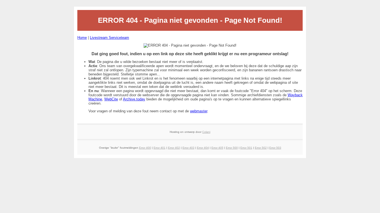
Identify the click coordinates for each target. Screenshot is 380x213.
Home (82, 38)
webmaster (198, 111)
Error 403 (188, 147)
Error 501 (246, 147)
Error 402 (174, 147)
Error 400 (145, 147)
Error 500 (232, 147)
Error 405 (217, 147)
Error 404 (203, 147)
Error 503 (275, 147)
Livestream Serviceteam (109, 38)
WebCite (111, 99)
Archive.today (134, 99)
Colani (206, 131)
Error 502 (261, 147)
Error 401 (160, 147)
